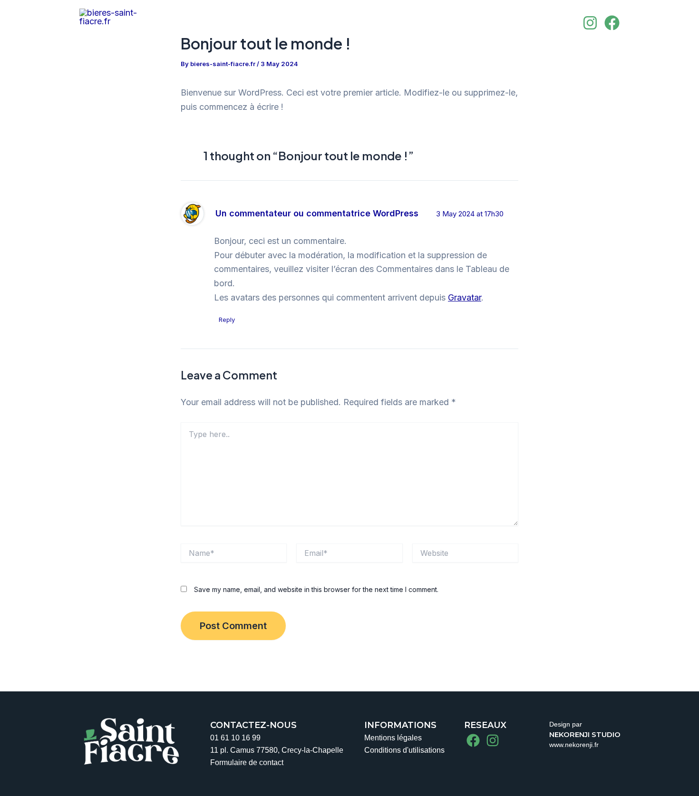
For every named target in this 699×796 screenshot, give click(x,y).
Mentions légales (393, 738)
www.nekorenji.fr (574, 744)
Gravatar (464, 297)
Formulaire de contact (246, 762)
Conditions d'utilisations (404, 750)
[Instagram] (590, 22)
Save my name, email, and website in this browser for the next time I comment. (316, 589)
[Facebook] (612, 22)
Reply (227, 319)
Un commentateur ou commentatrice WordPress (316, 213)
